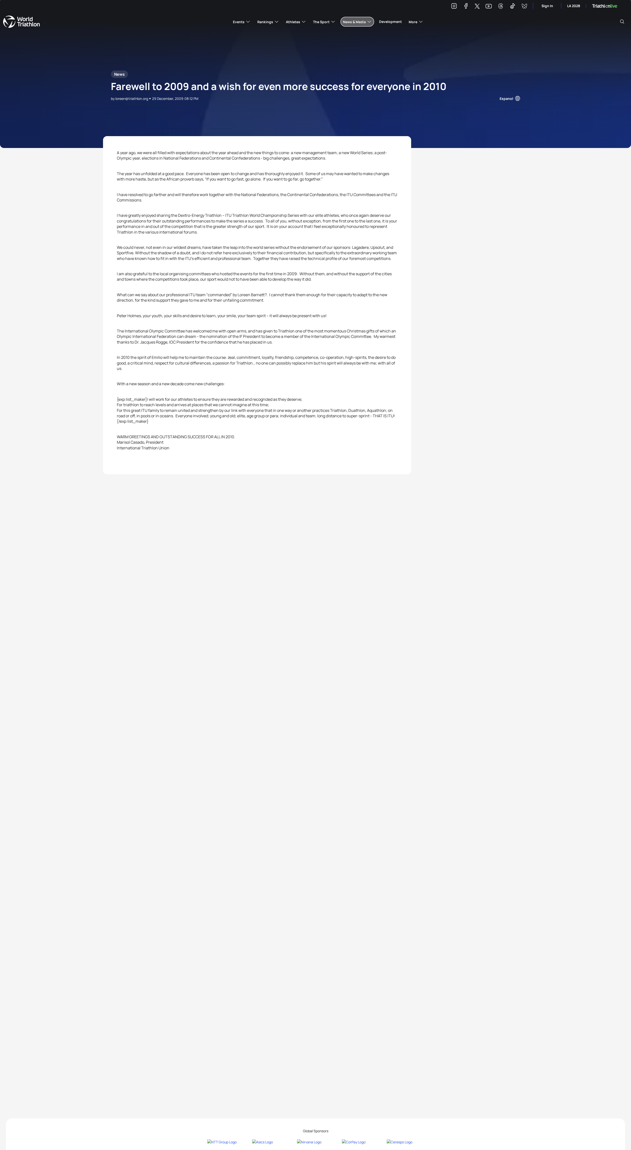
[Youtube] (489, 6)
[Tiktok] (512, 6)
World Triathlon (21, 22)
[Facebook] (466, 6)
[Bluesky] (524, 6)
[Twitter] (477, 6)
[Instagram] (454, 6)
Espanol (506, 98)
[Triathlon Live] (604, 6)
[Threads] (501, 6)
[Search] (622, 22)
